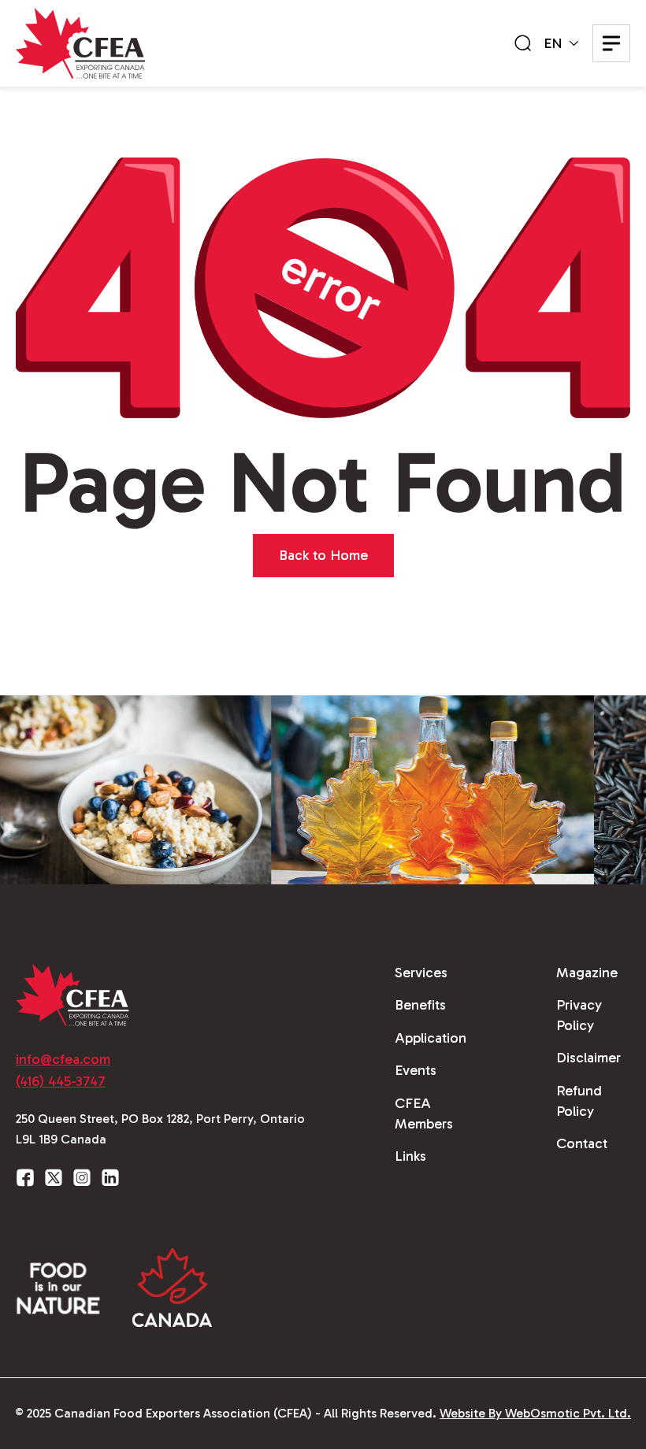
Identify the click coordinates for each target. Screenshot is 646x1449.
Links (410, 1156)
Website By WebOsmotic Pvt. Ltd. (535, 1413)
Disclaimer (588, 1057)
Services (421, 972)
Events (415, 1070)
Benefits (420, 1005)
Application (430, 1038)
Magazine (587, 972)
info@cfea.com (63, 1059)
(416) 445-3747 (61, 1081)
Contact (581, 1143)
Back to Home (323, 555)
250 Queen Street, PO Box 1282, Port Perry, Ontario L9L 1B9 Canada (160, 1129)
